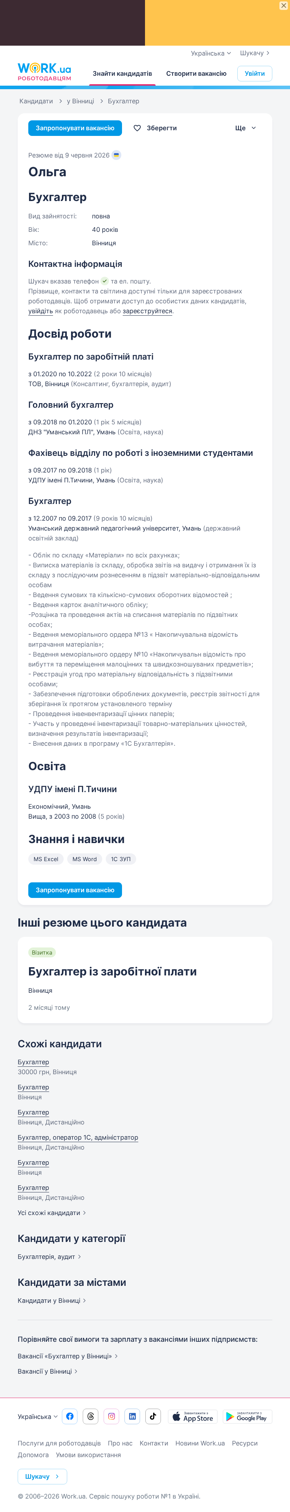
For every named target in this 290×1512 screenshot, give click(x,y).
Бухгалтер (33, 1062)
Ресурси (245, 1443)
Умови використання (88, 1455)
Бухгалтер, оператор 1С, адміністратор (78, 1137)
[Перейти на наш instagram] (111, 1416)
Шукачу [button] (37, 1476)
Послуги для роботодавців (59, 1443)
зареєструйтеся (147, 311)
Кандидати (49, 1300)
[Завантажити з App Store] (193, 1416)
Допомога (33, 1455)
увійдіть (40, 311)
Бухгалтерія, (46, 1256)
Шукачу (252, 53)
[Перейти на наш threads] (90, 1416)
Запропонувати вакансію (75, 128)
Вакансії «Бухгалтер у (65, 1356)
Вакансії (45, 1371)
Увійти (255, 73)
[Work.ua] (44, 72)
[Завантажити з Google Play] (247, 1416)
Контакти (154, 1443)
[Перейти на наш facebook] (69, 1416)
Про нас (120, 1443)
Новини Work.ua (200, 1443)
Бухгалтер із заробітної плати (112, 971)
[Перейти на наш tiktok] (153, 1416)
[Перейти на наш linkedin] (132, 1416)
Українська (34, 1416)
